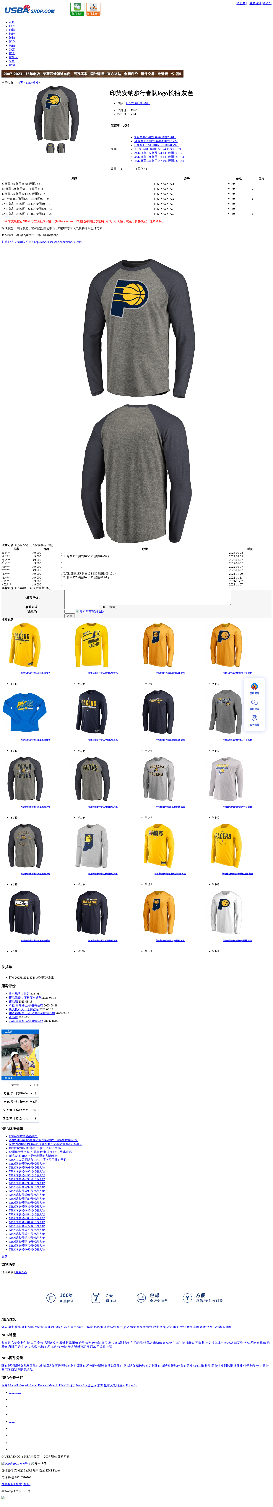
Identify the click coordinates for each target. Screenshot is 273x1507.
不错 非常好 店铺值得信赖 (26, 1005)
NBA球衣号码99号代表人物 (27, 1163)
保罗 (105, 1342)
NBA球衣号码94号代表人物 (27, 1179)
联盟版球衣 (78, 1365)
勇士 (11, 1327)
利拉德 (112, 1342)
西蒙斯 (199, 1342)
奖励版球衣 (115, 1365)
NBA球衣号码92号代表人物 (27, 1187)
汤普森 (190, 1342)
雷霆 (80, 1327)
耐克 (4, 1385)
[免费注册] (256, 3)
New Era (81, 1385)
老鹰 (196, 1327)
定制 (12, 65)
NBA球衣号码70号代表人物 (27, 1245)
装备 (12, 61)
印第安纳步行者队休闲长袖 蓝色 (35, 940)
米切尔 (157, 1342)
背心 (12, 41)
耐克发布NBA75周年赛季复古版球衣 (33, 1155)
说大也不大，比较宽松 (24, 1009)
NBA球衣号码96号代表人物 (27, 1171)
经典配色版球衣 (96, 1365)
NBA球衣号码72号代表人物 (27, 1237)
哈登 (82, 1342)
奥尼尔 (91, 1346)
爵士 (156, 1327)
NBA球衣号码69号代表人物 (27, 1249)
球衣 (12, 26)
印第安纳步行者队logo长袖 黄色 (170, 940)
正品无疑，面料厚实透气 (25, 997)
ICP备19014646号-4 (17, 1463)
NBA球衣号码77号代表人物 (27, 1226)
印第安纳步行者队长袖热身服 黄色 (237, 873)
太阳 (183, 1327)
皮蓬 (109, 1346)
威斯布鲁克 (125, 1342)
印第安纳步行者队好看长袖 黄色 (237, 673)
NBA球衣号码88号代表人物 (27, 1202)
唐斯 (11, 1346)
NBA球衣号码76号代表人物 (27, 1230)
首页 (12, 22)
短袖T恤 (198, 1365)
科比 (24, 1346)
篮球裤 (165, 1365)
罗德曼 (101, 1346)
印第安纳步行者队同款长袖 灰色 (103, 807)
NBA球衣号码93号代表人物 (27, 1183)
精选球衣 (142, 1365)
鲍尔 (172, 1342)
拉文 (208, 1342)
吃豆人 (120, 1385)
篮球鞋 (175, 1365)
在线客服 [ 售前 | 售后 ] (16, 1484)
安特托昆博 (44, 1342)
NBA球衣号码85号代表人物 (27, 1210)
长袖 (12, 45)
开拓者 (88, 1327)
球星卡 (13, 57)
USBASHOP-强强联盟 (23, 1136)
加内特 (55, 1346)
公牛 (74, 1327)
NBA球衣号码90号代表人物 (27, 1191)
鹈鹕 (97, 1327)
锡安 (88, 1342)
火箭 (169, 1327)
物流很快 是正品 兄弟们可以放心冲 (32, 1013)
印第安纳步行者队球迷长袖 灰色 (35, 807)
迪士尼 (91, 1385)
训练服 (228, 1365)
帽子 (246, 1365)
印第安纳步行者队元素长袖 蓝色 (170, 740)
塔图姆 (73, 1342)
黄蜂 (149, 1327)
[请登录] (241, 3)
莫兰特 (180, 1342)
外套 (12, 49)
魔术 (189, 1327)
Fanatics (43, 1385)
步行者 (217, 1327)
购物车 (267, 3)
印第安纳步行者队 (138, 103)
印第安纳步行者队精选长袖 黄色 (35, 673)
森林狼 (111, 1327)
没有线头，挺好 (19, 993)
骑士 (120, 1327)
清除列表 (7, 1272)
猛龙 (133, 1327)
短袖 (12, 37)
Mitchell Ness (16, 1385)
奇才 (203, 1327)
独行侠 (39, 1327)
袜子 (12, 53)
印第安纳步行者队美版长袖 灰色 (35, 873)
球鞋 (12, 33)
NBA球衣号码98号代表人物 (27, 1167)
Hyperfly (131, 1385)
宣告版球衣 (62, 1365)
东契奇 (15, 1342)
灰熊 (163, 1327)
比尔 (263, 1342)
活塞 (209, 1327)
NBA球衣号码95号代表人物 (27, 1175)
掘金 (103, 1327)
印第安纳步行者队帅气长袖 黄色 (170, 673)
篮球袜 (238, 1365)
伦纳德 (138, 1342)
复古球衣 (129, 1365)
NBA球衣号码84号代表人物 (27, 1214)
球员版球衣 (31, 1365)
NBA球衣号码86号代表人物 (27, 1206)
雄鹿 (48, 1327)
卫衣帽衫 (217, 1365)
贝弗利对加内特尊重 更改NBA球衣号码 (35, 1148)
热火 (126, 1327)
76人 (67, 1327)
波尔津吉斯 (219, 1342)
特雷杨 (147, 1342)
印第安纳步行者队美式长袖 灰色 (237, 807)
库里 (33, 1342)
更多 (4, 1256)
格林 (230, 1342)
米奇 (100, 1385)
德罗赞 (238, 1342)
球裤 (12, 29)
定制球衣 (154, 1365)
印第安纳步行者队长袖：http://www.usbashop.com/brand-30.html (41, 241)
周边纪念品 (25, 1369)
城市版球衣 (46, 1365)
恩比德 (254, 1342)
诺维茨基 (80, 1346)
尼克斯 (141, 1327)
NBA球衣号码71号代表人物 (27, 1241)
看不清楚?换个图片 (92, 611)
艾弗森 (32, 1346)
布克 (166, 1342)
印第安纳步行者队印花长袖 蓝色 (103, 740)
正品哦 (13, 1001)
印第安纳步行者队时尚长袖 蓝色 (103, 940)
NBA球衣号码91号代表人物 (27, 1194)
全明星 (227, 1327)
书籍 (263, 1365)
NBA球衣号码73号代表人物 (27, 1233)
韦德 (41, 1346)
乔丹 (18, 1346)
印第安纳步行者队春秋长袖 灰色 (103, 873)
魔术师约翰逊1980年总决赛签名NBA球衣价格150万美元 (45, 1144)
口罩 (14, 1369)
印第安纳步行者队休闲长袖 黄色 (103, 673)
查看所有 (21, 1272)
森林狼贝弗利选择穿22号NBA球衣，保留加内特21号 (43, 1140)
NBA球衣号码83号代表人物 (27, 1218)
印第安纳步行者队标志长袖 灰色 (237, 740)
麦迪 (71, 1346)
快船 (18, 1327)
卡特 (64, 1346)
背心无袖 (186, 1365)
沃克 (247, 1342)
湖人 (4, 1327)
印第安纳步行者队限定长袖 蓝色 (35, 740)
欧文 (56, 1342)
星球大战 (110, 1385)
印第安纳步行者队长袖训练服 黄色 (170, 873)
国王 (176, 1327)
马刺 (24, 1327)
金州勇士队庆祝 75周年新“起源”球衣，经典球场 (40, 1151)
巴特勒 (96, 1342)
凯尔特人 (57, 1327)
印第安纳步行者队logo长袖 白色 (237, 940)
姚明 (48, 1346)
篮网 (31, 1327)
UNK (62, 1385)
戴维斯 (63, 1342)
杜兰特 (25, 1342)
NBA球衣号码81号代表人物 (27, 1222)
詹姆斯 (5, 1342)
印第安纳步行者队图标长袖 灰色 (170, 807)
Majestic (53, 1385)
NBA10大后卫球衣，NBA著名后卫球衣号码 (37, 1159)
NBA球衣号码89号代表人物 (27, 1198)
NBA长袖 (32, 82)
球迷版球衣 (15, 1365)
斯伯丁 (70, 1385)
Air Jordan (31, 1385)
